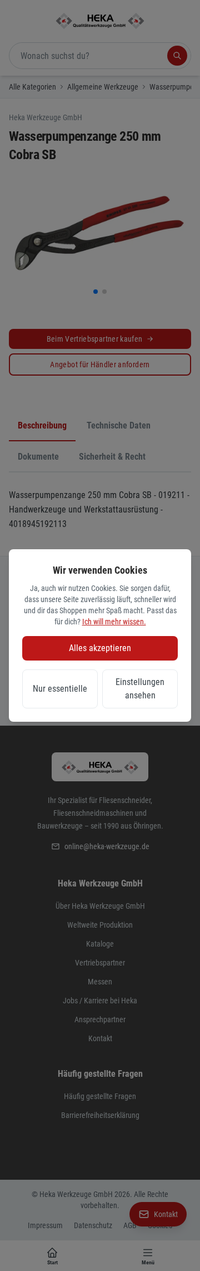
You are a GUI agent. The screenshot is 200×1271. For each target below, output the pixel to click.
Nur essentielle (60, 688)
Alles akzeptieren (100, 648)
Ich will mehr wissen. (114, 621)
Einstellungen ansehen (140, 689)
